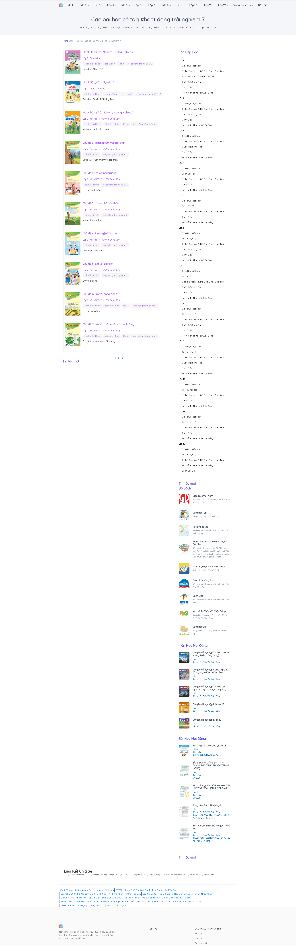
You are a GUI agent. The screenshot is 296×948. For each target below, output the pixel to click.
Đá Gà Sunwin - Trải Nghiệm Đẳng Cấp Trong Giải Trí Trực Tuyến (93, 905)
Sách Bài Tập (188, 173)
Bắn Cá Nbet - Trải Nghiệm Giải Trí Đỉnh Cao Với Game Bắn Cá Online (166, 901)
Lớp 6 (181, 227)
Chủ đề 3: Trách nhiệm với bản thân (104, 142)
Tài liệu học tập (189, 238)
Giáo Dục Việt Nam (191, 65)
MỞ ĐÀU (196, 778)
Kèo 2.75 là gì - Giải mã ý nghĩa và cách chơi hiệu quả (87, 890)
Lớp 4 (181, 163)
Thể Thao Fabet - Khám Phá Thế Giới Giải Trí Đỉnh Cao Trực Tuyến (156, 897)
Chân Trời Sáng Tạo (99, 88)
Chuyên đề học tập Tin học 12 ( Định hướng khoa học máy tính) (209, 688)
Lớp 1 (181, 60)
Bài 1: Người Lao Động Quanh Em (210, 745)
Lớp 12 (182, 443)
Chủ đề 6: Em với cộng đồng (100, 293)
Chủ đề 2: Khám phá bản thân (101, 203)
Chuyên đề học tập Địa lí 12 (207, 719)
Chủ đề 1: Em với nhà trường (100, 173)
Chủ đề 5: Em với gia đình (98, 263)
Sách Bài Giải (188, 470)
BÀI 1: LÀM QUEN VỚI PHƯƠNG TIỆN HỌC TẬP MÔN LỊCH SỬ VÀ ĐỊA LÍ (211, 787)
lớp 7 (121, 63)
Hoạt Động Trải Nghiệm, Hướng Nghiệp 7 (108, 52)
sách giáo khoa (92, 63)
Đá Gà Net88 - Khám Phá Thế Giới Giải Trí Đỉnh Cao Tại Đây (91, 897)
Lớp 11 (182, 411)
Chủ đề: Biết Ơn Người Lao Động (207, 755)
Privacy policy (202, 943)
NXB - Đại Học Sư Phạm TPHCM (198, 76)
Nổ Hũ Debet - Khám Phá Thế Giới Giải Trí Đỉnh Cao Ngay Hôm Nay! (95, 901)
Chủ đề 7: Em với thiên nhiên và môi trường (108, 324)
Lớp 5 (181, 195)
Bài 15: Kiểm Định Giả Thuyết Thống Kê (211, 827)
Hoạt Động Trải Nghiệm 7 (98, 82)
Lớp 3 (181, 130)
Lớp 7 (86, 58)
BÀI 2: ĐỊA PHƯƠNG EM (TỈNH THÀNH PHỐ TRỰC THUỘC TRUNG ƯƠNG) (211, 765)
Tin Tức (198, 933)
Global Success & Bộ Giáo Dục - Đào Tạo (203, 71)
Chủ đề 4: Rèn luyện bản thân (100, 233)
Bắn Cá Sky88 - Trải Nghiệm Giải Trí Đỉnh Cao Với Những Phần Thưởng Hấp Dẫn (101, 893)
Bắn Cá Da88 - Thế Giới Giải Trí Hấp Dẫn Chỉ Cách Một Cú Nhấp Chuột (178, 893)
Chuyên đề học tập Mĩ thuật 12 (208, 704)
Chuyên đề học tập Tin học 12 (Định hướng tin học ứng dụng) (211, 654)
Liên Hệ (198, 938)
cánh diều (110, 63)
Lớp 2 (181, 98)
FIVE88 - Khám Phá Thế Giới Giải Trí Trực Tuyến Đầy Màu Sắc (146, 890)
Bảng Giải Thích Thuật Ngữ (207, 805)
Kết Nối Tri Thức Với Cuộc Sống (105, 119)
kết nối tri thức (112, 124)
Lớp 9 (181, 341)
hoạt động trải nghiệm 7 (140, 63)
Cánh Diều (95, 58)
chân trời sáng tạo (114, 94)
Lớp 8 (181, 303)
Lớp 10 (182, 379)
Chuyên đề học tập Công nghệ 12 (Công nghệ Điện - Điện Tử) (210, 671)
